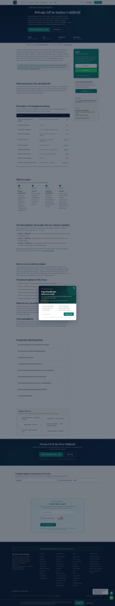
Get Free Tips (68, 314)
